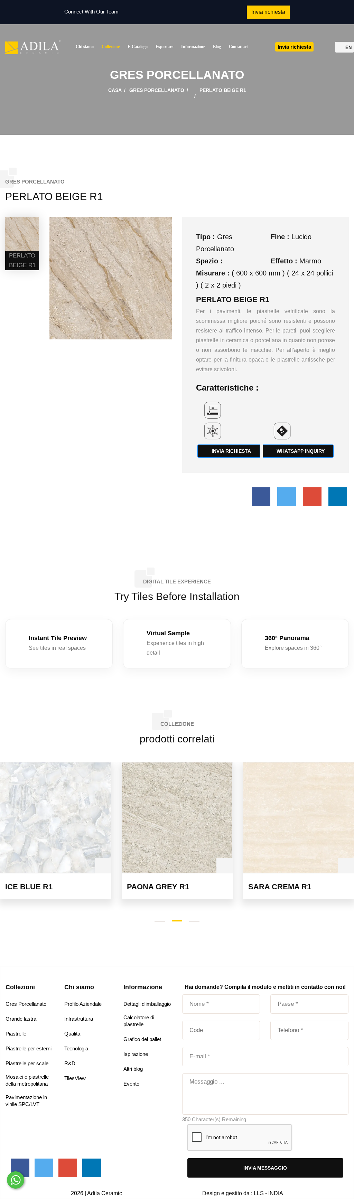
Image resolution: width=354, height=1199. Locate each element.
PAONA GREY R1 (158, 886)
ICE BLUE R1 (29, 886)
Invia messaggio (265, 1168)
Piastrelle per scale (27, 1063)
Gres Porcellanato (156, 90)
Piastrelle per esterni (29, 1048)
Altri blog (133, 1069)
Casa (115, 90)
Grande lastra (21, 1019)
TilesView (75, 1078)
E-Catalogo (138, 46)
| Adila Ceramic (103, 1193)
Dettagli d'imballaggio (147, 1004)
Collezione (111, 46)
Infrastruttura (78, 1019)
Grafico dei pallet (142, 1039)
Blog (217, 46)
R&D (69, 1063)
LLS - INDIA (268, 1193)
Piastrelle (16, 1034)
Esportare (164, 46)
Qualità (72, 1034)
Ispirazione (135, 1054)
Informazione (193, 46)
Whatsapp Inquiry (300, 451)
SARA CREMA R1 (279, 886)
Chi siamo (85, 46)
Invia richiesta (230, 451)
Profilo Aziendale (83, 1004)
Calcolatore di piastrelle (138, 1020)
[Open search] (326, 48)
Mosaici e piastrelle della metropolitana (27, 1080)
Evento (131, 1084)
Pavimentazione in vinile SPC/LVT (26, 1100)
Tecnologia (76, 1048)
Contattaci (238, 46)
